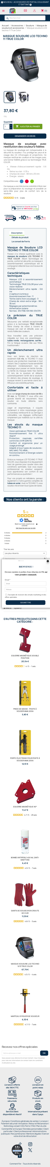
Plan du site (41, 1126)
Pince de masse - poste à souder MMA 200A (25, 710)
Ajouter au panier (28, 126)
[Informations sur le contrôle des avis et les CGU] (37, 524)
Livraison (44, 1121)
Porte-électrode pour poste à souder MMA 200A (25, 759)
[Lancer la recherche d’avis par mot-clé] (45, 558)
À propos (6, 1121)
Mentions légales (33, 1134)
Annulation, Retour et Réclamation (33, 1123)
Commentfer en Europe (12, 1129)
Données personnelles (32, 1129)
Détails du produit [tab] (20, 237)
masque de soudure (17, 256)
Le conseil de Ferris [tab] (21, 241)
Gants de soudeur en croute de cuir (25, 912)
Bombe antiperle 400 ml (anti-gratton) (25, 858)
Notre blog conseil (12, 1126)
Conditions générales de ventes (24, 1121)
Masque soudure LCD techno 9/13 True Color (25, 965)
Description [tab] (16, 233)
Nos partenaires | (18, 1134)
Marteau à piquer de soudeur (25, 1016)
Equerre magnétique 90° (25, 807)
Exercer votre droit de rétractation (31, 1135)
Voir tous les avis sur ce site (25, 528)
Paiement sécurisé (9, 1123)
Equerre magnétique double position (25, 656)
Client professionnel (22, 1131)
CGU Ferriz (25, 1126)
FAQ (33, 1126)
